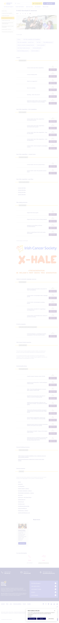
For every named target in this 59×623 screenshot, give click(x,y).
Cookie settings (51, 618)
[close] (54, 610)
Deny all (41, 618)
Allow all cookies (32, 618)
